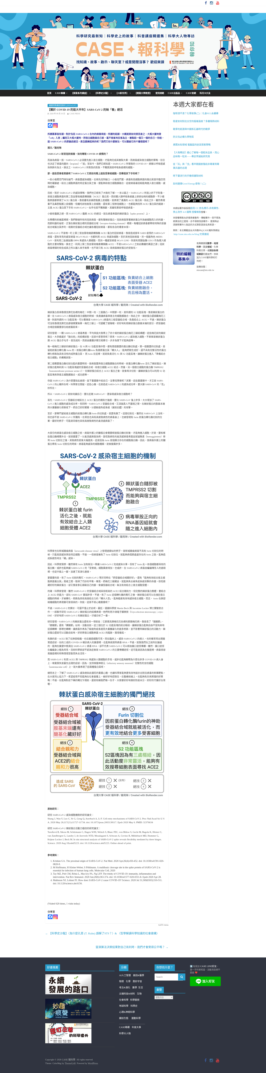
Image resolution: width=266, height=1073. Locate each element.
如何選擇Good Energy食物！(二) (189, 183)
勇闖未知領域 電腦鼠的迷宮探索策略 (192, 144)
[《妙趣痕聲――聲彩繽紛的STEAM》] (68, 1000)
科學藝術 (134, 1000)
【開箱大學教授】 (143, 93)
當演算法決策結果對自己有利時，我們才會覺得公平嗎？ (132, 947)
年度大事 (136, 1027)
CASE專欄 (60, 93)
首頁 (49, 93)
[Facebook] (50, 125)
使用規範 (159, 93)
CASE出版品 (174, 93)
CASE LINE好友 (208, 966)
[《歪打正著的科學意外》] (68, 1025)
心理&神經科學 (127, 1012)
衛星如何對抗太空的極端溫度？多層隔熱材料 (196, 121)
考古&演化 (124, 987)
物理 (121, 981)
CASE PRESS (74, 114)
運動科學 (136, 1018)
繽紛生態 (125, 1018)
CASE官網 (191, 93)
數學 (135, 987)
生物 (139, 993)
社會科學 (124, 1000)
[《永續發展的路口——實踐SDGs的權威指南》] (68, 976)
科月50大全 (205, 93)
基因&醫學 (138, 975)
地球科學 (123, 1006)
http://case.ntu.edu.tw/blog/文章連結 (191, 234)
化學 (128, 981)
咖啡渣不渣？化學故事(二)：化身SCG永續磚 (195, 113)
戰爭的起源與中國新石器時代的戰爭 (191, 129)
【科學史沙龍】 (101, 93)
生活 (140, 987)
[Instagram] (55, 125)
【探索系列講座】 (79, 93)
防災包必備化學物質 (183, 137)
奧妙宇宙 (137, 981)
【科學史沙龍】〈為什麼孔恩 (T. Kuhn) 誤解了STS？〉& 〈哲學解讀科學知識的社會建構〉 (102, 933)
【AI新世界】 (122, 93)
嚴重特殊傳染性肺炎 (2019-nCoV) (62, 105)
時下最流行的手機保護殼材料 (188, 176)
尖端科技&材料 (127, 993)
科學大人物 (125, 1033)
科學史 (134, 1006)
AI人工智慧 (125, 975)
